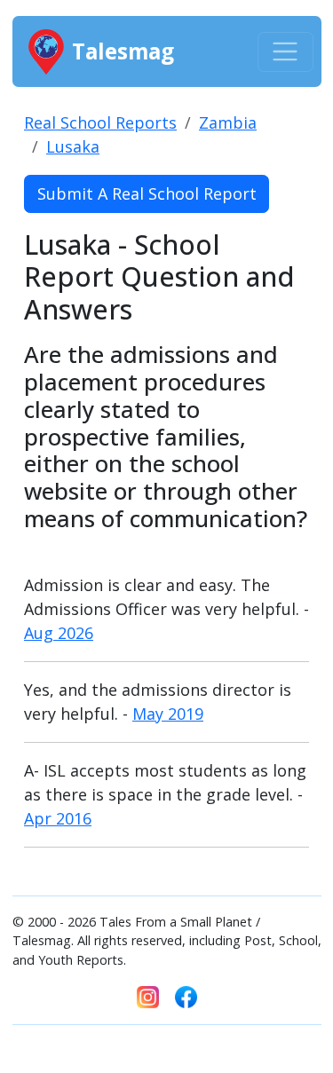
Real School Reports (100, 122)
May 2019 (167, 713)
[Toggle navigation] (285, 52)
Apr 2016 (57, 818)
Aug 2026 (58, 632)
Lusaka (72, 146)
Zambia (228, 122)
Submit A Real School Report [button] (147, 193)
